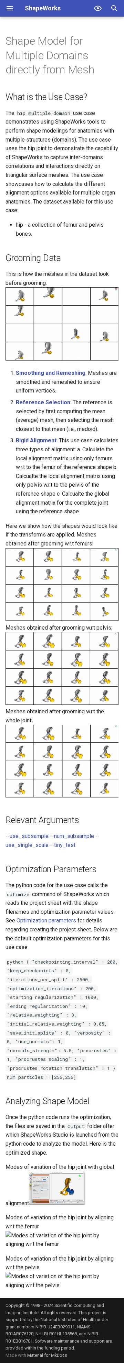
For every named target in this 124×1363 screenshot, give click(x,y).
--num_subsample (72, 836)
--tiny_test (62, 845)
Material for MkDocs (47, 1355)
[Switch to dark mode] (98, 8)
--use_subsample (27, 836)
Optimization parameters (46, 920)
